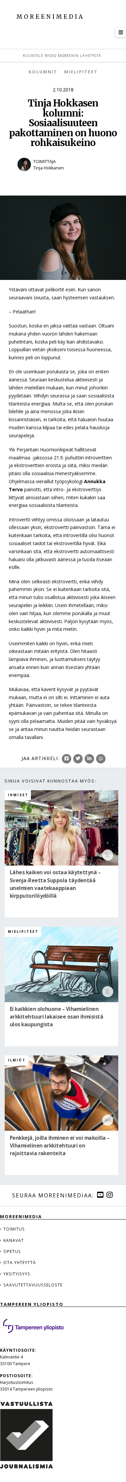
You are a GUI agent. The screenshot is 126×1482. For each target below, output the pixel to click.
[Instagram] (110, 1194)
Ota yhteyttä (19, 1262)
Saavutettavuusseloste (32, 1284)
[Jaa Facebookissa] (66, 758)
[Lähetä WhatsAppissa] (101, 758)
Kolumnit (43, 72)
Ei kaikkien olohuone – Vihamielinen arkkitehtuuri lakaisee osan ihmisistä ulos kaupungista (56, 1017)
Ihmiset (18, 795)
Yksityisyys (16, 1273)
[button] (120, 32)
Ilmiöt (17, 1060)
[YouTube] (100, 1194)
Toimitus (14, 1229)
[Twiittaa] (78, 758)
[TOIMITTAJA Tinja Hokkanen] (63, 175)
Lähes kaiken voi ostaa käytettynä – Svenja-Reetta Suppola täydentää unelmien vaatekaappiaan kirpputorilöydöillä (55, 884)
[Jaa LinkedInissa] (89, 758)
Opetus (12, 1251)
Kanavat (13, 1240)
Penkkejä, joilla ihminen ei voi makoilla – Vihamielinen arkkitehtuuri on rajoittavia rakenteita (59, 1145)
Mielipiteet (81, 72)
